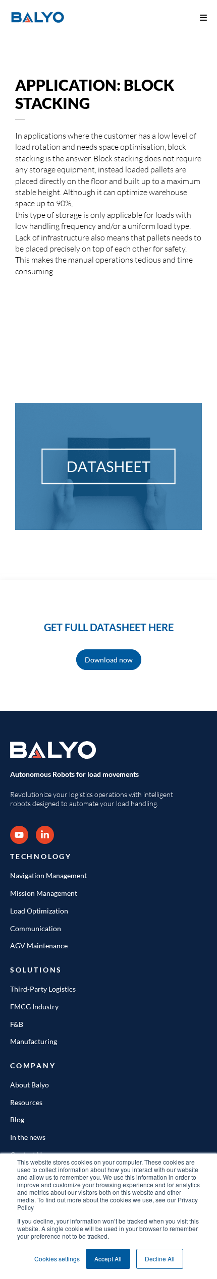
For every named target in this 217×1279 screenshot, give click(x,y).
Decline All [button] (160, 1258)
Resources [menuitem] (26, 1102)
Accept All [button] (108, 1258)
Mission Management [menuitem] (43, 893)
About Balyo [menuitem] (29, 1084)
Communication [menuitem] (35, 928)
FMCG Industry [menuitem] (34, 1006)
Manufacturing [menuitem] (33, 1041)
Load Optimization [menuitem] (39, 910)
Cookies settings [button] (57, 1258)
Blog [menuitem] (17, 1119)
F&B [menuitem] (16, 1024)
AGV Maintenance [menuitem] (39, 945)
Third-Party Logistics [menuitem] (43, 989)
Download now (109, 659)
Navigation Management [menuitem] (48, 875)
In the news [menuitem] (27, 1137)
